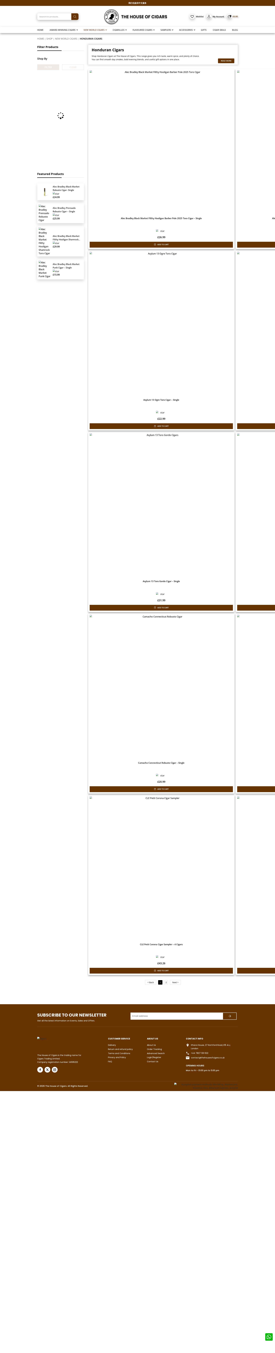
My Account (218, 16)
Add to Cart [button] (163, 244)
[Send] (230, 1016)
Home (40, 38)
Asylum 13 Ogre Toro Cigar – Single (161, 399)
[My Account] (209, 16)
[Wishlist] (192, 16)
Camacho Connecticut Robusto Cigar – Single (161, 762)
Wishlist (200, 16)
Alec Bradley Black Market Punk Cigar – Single (66, 266)
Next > (175, 982)
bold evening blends (134, 59)
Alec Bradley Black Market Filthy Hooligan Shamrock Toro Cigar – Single (66, 238)
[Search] (74, 16)
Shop (49, 38)
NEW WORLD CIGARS (66, 38)
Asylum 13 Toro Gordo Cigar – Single (161, 581)
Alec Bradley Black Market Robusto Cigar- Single (66, 188)
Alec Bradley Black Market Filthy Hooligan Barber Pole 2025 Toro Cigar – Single (161, 218)
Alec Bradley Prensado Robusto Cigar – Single (64, 209)
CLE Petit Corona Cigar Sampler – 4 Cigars (161, 944)
